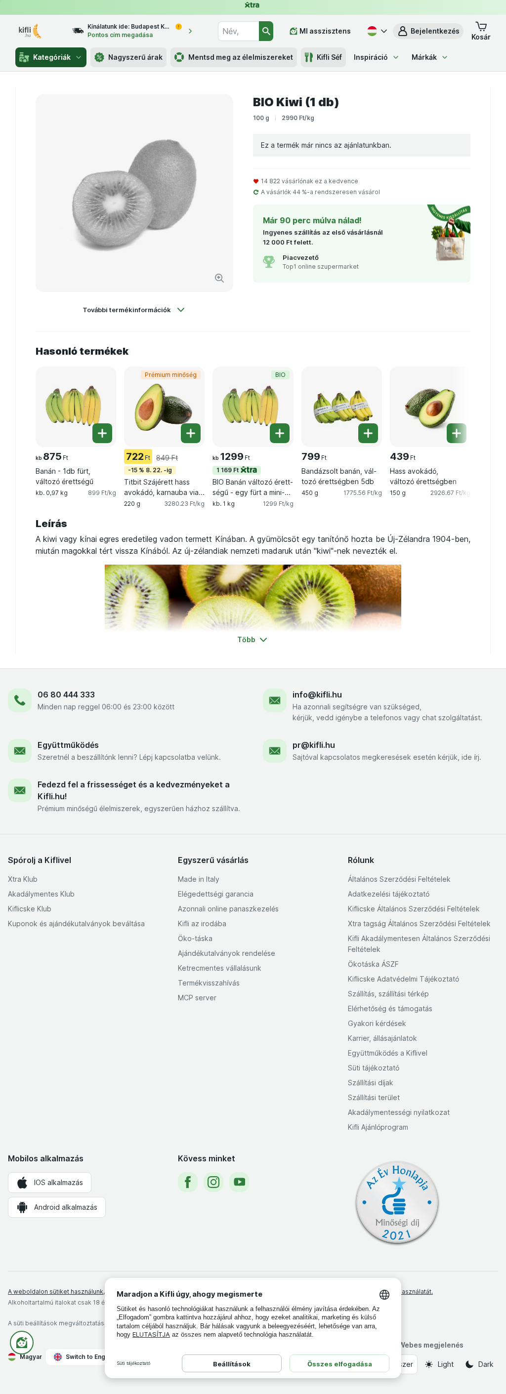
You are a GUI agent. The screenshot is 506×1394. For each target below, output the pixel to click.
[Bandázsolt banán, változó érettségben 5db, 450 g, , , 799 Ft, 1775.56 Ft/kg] (341, 407)
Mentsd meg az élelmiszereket (240, 57)
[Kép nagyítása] (219, 278)
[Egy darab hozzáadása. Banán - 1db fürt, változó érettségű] (102, 433)
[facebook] (188, 1182)
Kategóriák (52, 57)
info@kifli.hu (317, 694)
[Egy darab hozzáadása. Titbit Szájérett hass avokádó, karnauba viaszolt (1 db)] (191, 433)
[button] (428, 31)
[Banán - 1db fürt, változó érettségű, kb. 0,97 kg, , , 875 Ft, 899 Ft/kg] (76, 407)
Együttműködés (68, 745)
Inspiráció (371, 57)
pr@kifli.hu (314, 745)
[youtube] (239, 1182)
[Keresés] (266, 31)
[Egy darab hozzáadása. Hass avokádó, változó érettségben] (456, 433)
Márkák (424, 57)
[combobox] (238, 31)
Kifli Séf (329, 57)
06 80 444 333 (66, 694)
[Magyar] (376, 31)
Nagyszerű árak (135, 57)
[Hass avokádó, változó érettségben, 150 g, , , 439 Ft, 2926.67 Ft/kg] (430, 407)
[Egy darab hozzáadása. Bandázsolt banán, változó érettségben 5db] (368, 433)
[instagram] (213, 1182)
